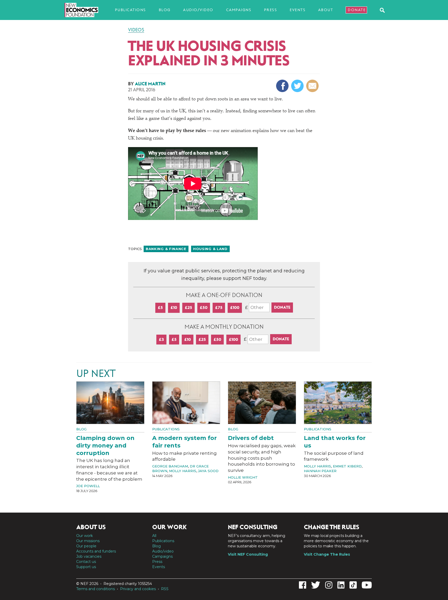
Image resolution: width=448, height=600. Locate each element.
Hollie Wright (243, 477)
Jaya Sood (208, 471)
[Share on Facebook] (283, 86)
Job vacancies (88, 556)
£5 (160, 307)
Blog (165, 10)
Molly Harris (182, 471)
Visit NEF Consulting (248, 554)
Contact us (86, 561)
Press (270, 10)
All (154, 535)
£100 (234, 307)
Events (297, 10)
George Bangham (170, 466)
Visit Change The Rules (327, 554)
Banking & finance (166, 249)
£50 (203, 307)
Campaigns (238, 10)
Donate (357, 10)
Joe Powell (88, 486)
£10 (174, 307)
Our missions (88, 541)
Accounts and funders (96, 551)
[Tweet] (298, 86)
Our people (86, 546)
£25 (188, 307)
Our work (84, 535)
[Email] (313, 86)
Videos (136, 29)
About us (91, 527)
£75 (218, 307)
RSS (165, 589)
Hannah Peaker (320, 471)
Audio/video (198, 10)
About (325, 10)
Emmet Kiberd (347, 466)
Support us (86, 566)
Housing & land (210, 249)
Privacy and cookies (138, 589)
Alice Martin (150, 83)
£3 (161, 339)
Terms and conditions (95, 589)
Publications (130, 10)
